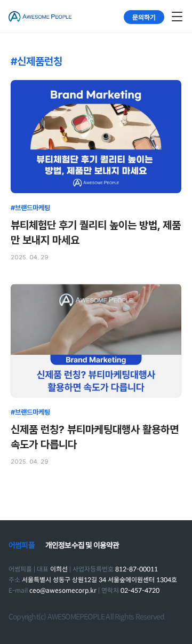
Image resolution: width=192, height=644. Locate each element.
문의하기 (144, 17)
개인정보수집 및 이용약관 (82, 545)
